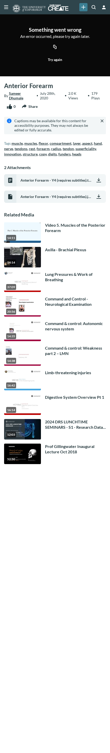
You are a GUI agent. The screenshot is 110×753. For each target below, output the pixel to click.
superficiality (85, 149)
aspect (87, 143)
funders (64, 154)
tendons (21, 149)
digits (52, 154)
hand (98, 143)
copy (43, 154)
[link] (83, 7)
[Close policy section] (102, 121)
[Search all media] (94, 7)
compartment (60, 143)
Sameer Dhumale (16, 95)
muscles (30, 143)
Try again (55, 59)
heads (76, 154)
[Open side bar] (6, 7)
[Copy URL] (55, 47)
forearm (43, 149)
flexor (43, 143)
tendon (68, 149)
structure (30, 154)
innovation (12, 154)
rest (32, 149)
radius (56, 149)
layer (77, 143)
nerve (8, 149)
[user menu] (104, 7)
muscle (17, 143)
